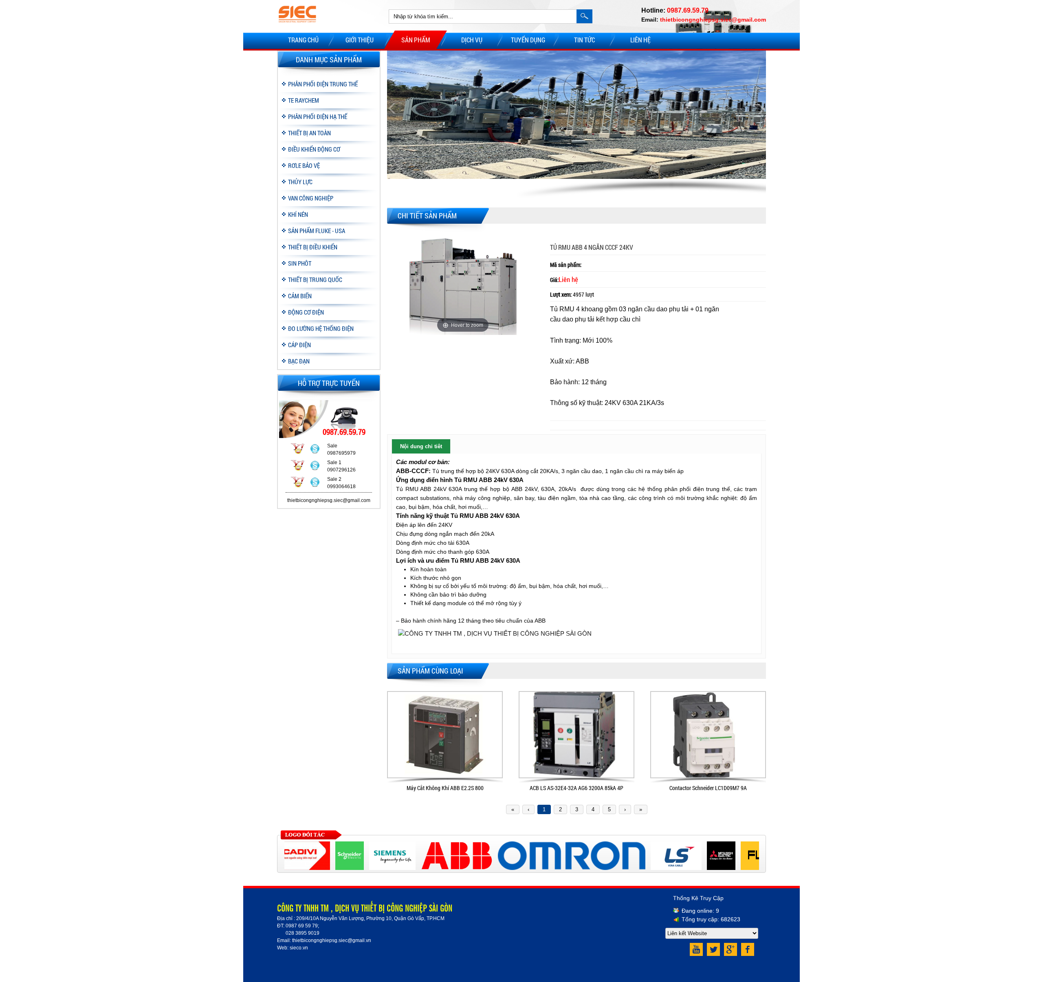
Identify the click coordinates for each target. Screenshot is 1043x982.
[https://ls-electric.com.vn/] (659, 845)
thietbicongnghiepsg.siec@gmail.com (713, 19)
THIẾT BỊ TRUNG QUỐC (315, 279)
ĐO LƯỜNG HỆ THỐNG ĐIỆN (321, 328)
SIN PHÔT (299, 263)
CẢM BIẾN (300, 296)
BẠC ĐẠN (299, 361)
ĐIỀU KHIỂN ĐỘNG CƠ (314, 149)
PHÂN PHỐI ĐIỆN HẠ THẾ (317, 116)
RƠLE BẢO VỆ (304, 165)
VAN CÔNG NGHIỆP (310, 198)
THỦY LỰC (300, 182)
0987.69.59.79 (688, 10)
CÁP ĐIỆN (299, 345)
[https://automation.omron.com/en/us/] (555, 845)
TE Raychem (303, 100)
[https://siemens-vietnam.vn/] (375, 845)
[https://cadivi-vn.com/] (288, 845)
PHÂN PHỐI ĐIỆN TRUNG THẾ (323, 84)
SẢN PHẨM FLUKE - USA (316, 231)
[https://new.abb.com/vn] (440, 845)
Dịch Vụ (471, 39)
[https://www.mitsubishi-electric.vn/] (704, 845)
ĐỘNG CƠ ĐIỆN (306, 312)
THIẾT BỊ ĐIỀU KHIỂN (312, 247)
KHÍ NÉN (298, 214)
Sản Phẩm (415, 39)
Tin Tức (584, 39)
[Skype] (314, 449)
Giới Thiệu (359, 39)
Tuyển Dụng (528, 39)
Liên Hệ (640, 39)
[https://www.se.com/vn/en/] (333, 845)
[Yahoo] (297, 449)
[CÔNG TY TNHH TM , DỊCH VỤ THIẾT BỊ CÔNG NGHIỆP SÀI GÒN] (297, 27)
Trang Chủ (303, 39)
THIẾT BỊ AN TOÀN (309, 133)
